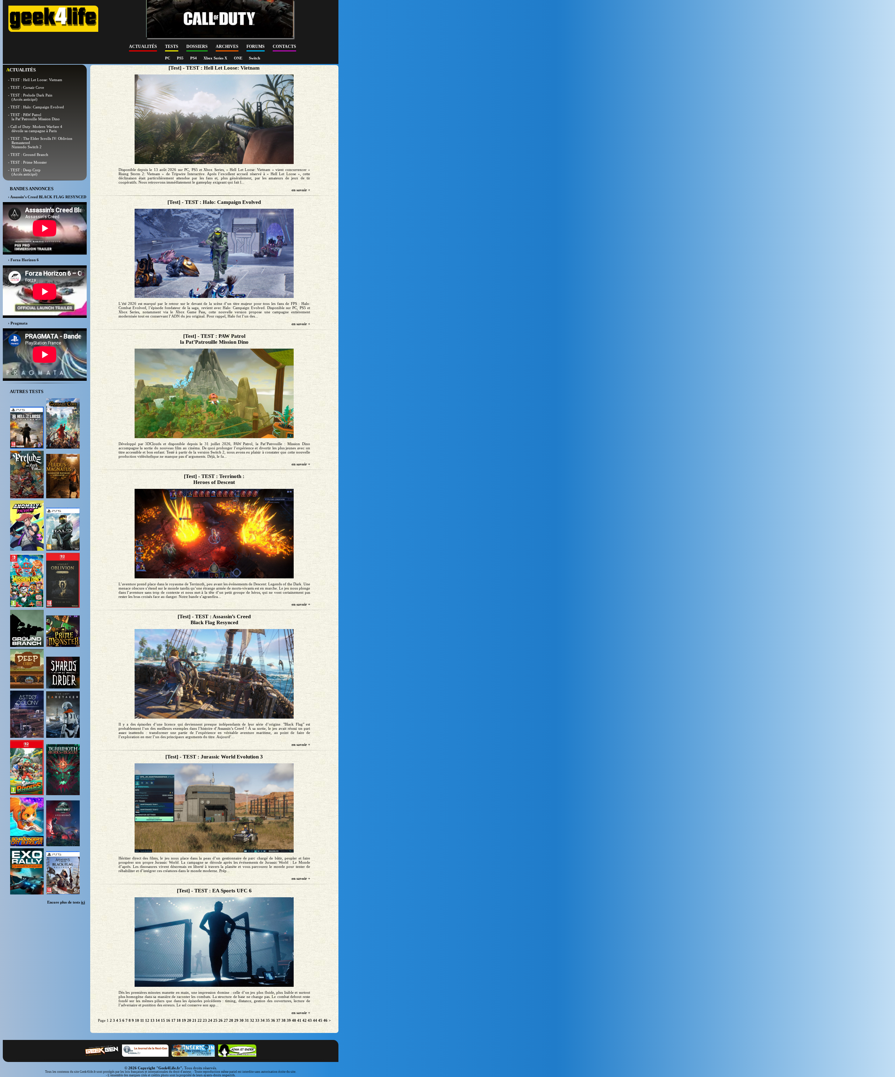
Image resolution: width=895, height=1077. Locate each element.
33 (257, 1020)
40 (294, 1020)
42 (304, 1020)
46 (325, 1020)
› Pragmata (18, 323)
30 (241, 1020)
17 (173, 1020)
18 (179, 1020)
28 (231, 1020)
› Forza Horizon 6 (23, 260)
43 (310, 1020)
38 (283, 1020)
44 (315, 1020)
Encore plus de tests (66, 902)
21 (194, 1020)
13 (152, 1020)
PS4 (194, 58)
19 (184, 1020)
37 (278, 1020)
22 (200, 1020)
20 (189, 1020)
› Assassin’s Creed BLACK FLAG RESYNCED (47, 197)
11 (142, 1020)
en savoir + (301, 190)
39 (289, 1020)
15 (163, 1020)
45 (320, 1020)
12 (147, 1020)
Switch (254, 58)
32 (252, 1020)
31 (247, 1020)
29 (236, 1020)
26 (221, 1020)
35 (268, 1020)
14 (158, 1020)
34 (262, 1020)
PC (168, 58)
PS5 (181, 58)
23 (205, 1020)
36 (273, 1020)
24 (210, 1020)
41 (299, 1020)
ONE (238, 58)
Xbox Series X (215, 58)
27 (226, 1020)
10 (137, 1020)
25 (215, 1020)
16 (168, 1020)
